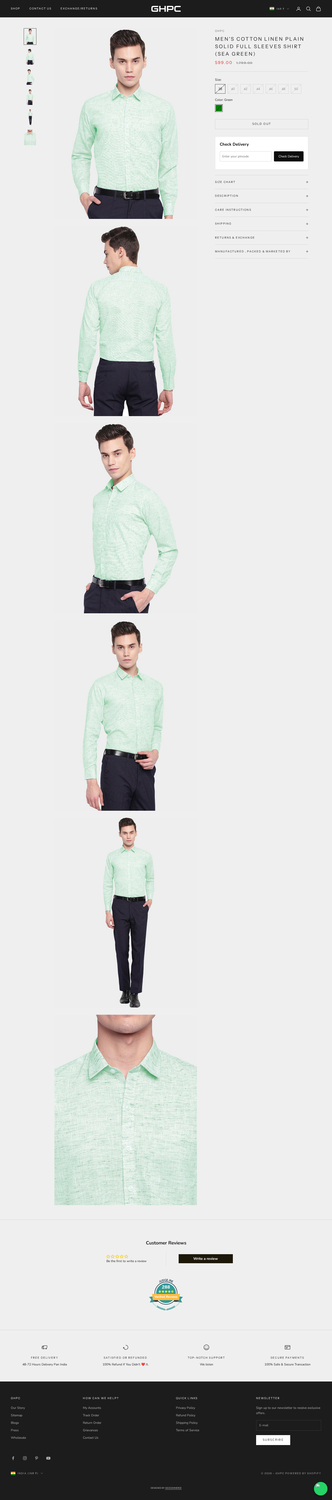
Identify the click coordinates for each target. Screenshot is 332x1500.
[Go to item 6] (30, 137)
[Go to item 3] (30, 77)
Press (15, 1430)
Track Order (91, 1415)
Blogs (15, 1423)
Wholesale (18, 1438)
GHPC (220, 31)
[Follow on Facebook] (13, 1458)
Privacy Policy (185, 1408)
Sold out (261, 124)
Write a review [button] (205, 1258)
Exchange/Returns (79, 8)
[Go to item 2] (30, 56)
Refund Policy (185, 1415)
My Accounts (92, 1408)
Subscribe (273, 1440)
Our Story (18, 1408)
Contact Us (40, 8)
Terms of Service (187, 1430)
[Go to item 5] (30, 117)
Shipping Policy (187, 1423)
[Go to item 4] (30, 97)
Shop (15, 8)
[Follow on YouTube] (48, 1458)
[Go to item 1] (30, 36)
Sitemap (16, 1415)
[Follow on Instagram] (25, 1458)
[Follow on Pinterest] (36, 1458)
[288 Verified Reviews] (166, 1313)
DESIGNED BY (166, 1487)
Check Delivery (288, 156)
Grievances (90, 1430)
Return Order (92, 1423)
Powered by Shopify (303, 1473)
